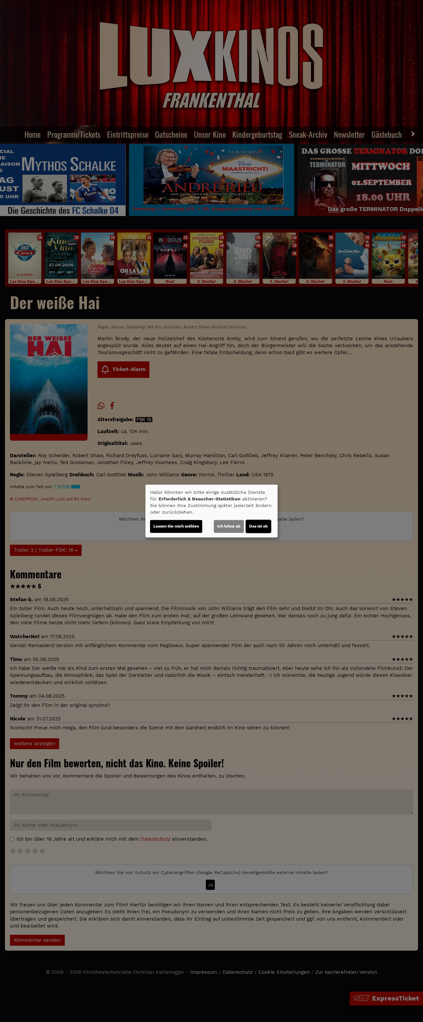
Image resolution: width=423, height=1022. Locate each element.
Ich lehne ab (229, 526)
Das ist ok (258, 526)
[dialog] (211, 511)
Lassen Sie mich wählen (176, 526)
